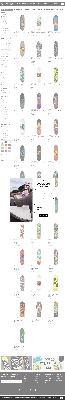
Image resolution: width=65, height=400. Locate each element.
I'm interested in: (37, 203)
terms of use (7, 398)
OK (61, 398)
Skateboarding (39, 204)
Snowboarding (39, 207)
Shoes (37, 209)
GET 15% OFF (43, 215)
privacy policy (15, 398)
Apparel (37, 211)
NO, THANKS (43, 218)
